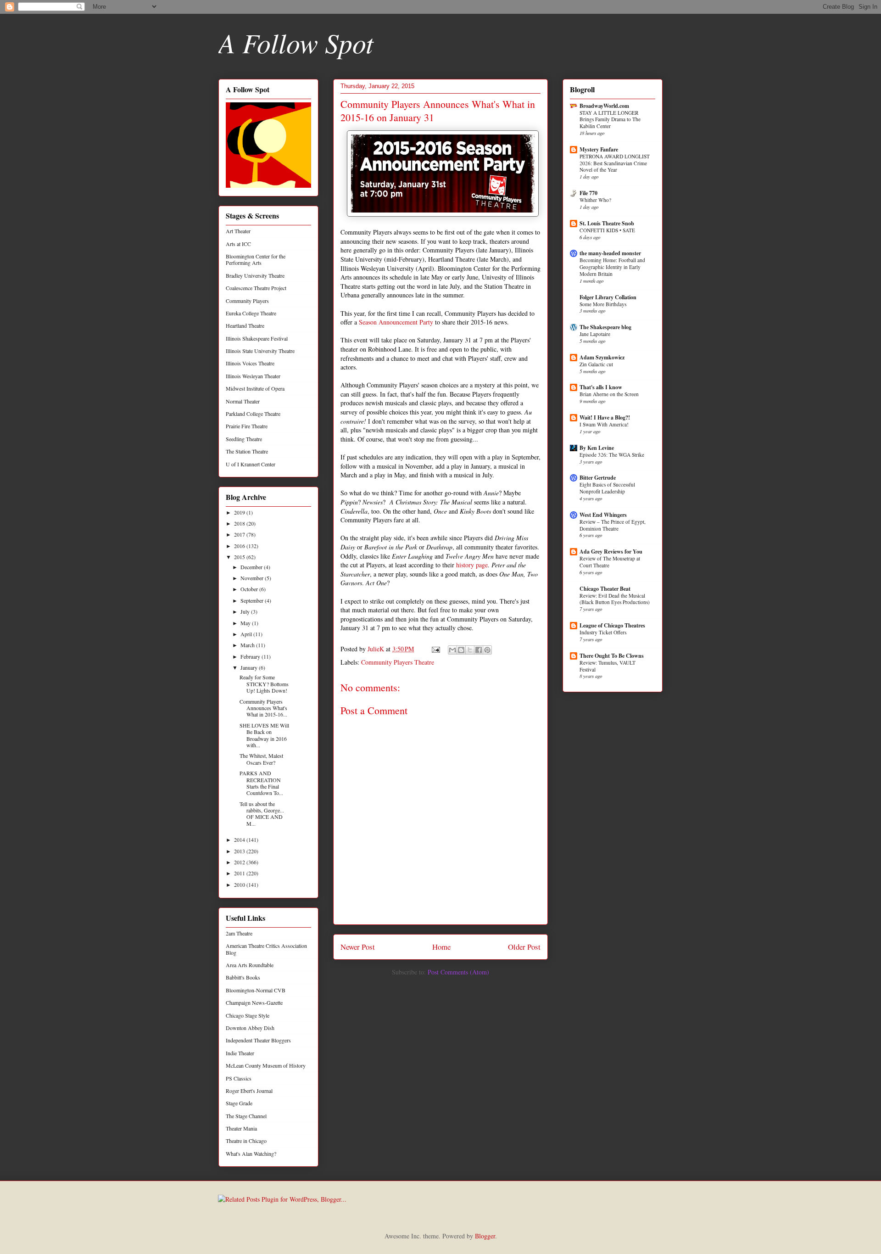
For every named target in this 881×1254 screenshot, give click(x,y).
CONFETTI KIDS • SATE (607, 230)
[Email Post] (435, 648)
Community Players (247, 300)
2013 (240, 851)
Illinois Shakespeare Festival (257, 338)
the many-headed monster (610, 253)
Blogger (485, 1236)
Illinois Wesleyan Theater (253, 376)
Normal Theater (243, 401)
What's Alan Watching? (251, 1153)
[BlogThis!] (461, 650)
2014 (240, 839)
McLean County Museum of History (266, 1065)
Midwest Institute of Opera (255, 388)
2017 (240, 534)
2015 (240, 556)
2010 (240, 884)
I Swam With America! (604, 424)
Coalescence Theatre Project (256, 287)
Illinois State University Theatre (260, 350)
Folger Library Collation (608, 297)
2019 (240, 512)
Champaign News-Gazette (254, 1002)
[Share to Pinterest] (487, 650)
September (252, 600)
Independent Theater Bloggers (258, 1040)
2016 (240, 545)
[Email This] (452, 650)
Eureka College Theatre (251, 313)
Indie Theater (240, 1053)
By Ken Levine (597, 448)
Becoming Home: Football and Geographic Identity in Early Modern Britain (612, 267)
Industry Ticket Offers (603, 632)
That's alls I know (601, 387)
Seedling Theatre (244, 438)
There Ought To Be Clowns (612, 656)
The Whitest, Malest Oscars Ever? (261, 759)
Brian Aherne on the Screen (609, 394)
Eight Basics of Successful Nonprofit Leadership (607, 488)
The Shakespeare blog (605, 327)
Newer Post (357, 946)
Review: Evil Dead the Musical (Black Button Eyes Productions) (615, 599)
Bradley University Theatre (255, 275)
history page (472, 564)
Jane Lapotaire (595, 333)
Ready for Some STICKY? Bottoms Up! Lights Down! (264, 683)
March (248, 645)
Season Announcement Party (396, 322)
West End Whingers (603, 515)
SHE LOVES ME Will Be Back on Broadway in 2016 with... (264, 735)
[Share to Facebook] (478, 650)
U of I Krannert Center (250, 464)
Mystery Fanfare (599, 149)
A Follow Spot (296, 42)
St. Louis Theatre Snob (607, 223)
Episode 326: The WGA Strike (612, 454)
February (251, 656)
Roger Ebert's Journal (249, 1090)
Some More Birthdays (603, 304)
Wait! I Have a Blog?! (605, 417)
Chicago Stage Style (247, 1015)
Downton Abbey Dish (250, 1027)
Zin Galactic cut (596, 364)
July (245, 611)
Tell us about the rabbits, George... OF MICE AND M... (262, 813)
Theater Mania (241, 1128)
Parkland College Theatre (253, 413)
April (246, 634)
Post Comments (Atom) (458, 972)
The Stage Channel (246, 1116)
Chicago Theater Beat (605, 589)
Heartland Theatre (245, 325)
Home (441, 946)
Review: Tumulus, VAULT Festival (608, 666)
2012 (240, 862)
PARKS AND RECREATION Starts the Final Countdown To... (261, 782)
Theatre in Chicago (246, 1140)
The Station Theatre (247, 451)
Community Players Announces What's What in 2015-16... (263, 708)
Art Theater (238, 231)
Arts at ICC (238, 243)
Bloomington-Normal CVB (255, 990)
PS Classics (238, 1078)
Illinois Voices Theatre (250, 363)
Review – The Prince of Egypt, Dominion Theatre (613, 525)
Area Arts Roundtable (249, 964)
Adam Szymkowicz (602, 357)
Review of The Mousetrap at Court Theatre (610, 562)
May (246, 623)
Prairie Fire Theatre (247, 426)
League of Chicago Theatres (612, 625)
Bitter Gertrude (598, 477)
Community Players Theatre (397, 662)
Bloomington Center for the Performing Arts (255, 259)
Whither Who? (595, 199)
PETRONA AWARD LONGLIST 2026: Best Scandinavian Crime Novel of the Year (615, 163)
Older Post (524, 946)
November (252, 578)
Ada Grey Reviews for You (611, 551)
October (249, 589)
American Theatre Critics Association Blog (266, 949)
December (252, 567)
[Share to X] (469, 650)
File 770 (588, 193)
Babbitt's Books (243, 977)
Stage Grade (239, 1103)
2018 (240, 523)
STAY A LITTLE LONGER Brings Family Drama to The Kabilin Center (610, 119)
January (249, 667)
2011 (240, 873)
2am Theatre (239, 933)
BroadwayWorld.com (604, 106)
